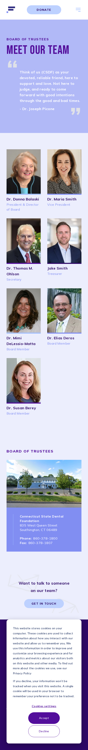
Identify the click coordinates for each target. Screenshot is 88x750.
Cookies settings (44, 706)
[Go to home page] (11, 10)
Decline (44, 731)
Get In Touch (44, 603)
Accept (44, 718)
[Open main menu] (78, 9)
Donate (44, 10)
